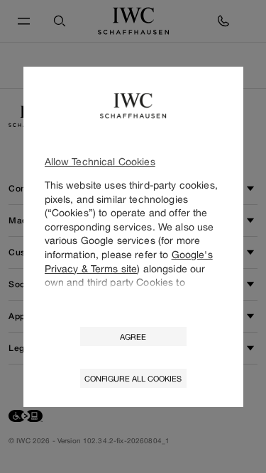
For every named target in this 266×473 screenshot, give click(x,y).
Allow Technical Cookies (100, 161)
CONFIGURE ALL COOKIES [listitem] (133, 378)
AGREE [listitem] (133, 336)
